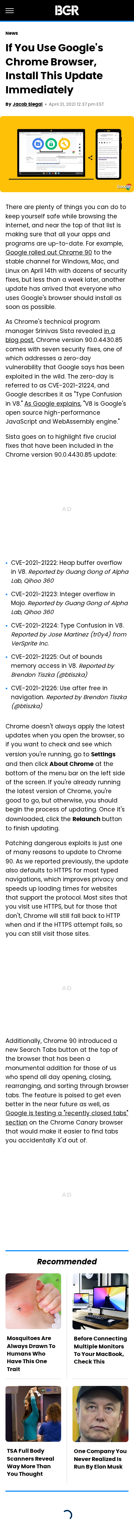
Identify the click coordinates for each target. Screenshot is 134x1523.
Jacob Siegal (28, 104)
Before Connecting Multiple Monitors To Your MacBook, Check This (100, 1350)
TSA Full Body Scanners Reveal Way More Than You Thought (30, 1462)
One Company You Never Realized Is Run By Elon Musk (100, 1459)
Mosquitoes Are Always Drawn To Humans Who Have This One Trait (31, 1354)
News (11, 33)
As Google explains (52, 404)
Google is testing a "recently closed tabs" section (66, 1118)
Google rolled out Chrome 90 (48, 253)
